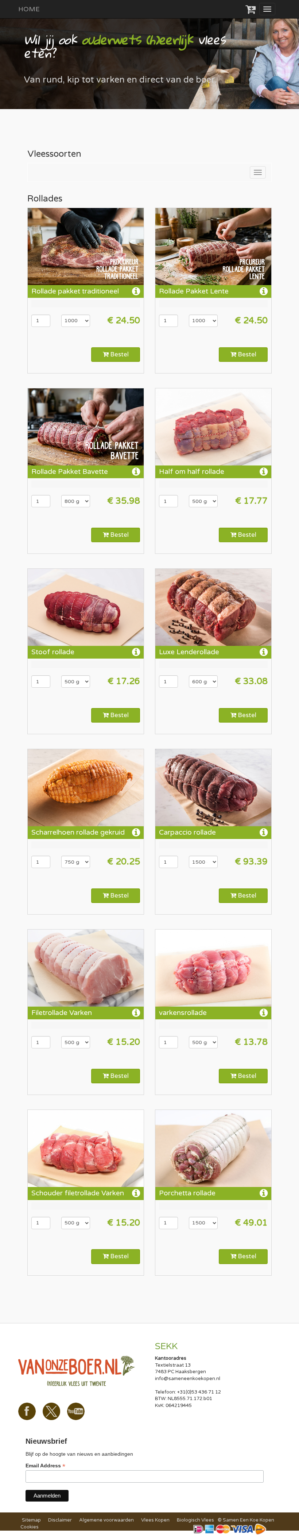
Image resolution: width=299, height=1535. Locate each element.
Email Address (45, 1465)
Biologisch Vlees (195, 1520)
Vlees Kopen (155, 1520)
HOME (29, 9)
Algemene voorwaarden (106, 1520)
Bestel (119, 354)
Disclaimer (60, 1520)
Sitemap (31, 1520)
